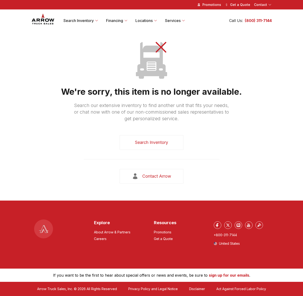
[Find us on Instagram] (238, 225)
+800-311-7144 (225, 235)
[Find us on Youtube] (249, 225)
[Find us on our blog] (259, 225)
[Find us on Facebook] (217, 225)
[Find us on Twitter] (228, 225)
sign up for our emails (229, 275)
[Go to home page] (43, 19)
